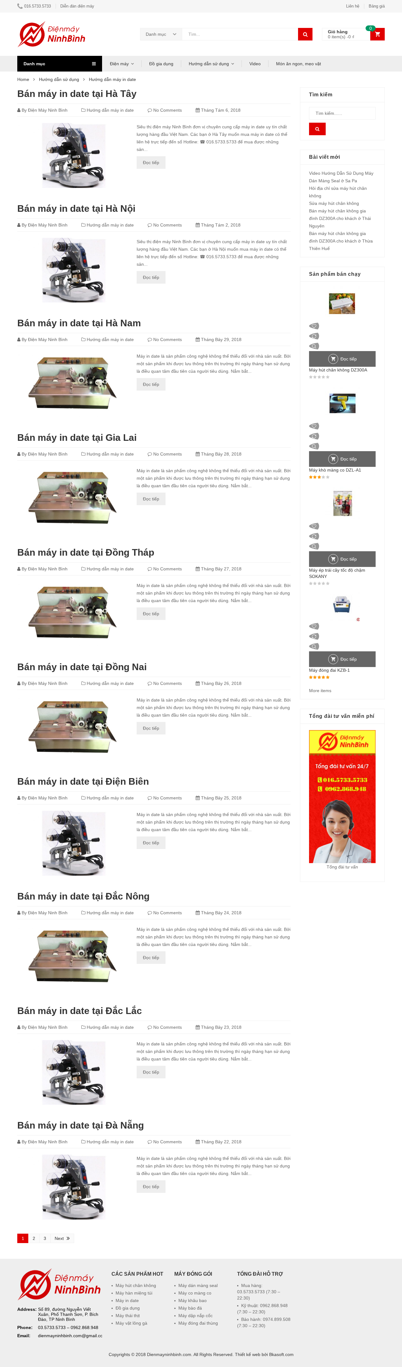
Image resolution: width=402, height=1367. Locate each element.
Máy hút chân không (136, 1285)
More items (320, 690)
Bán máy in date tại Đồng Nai (82, 667)
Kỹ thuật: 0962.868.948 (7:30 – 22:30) (262, 1308)
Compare (342, 336)
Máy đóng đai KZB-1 (329, 670)
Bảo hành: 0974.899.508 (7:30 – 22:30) (264, 1322)
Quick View (342, 346)
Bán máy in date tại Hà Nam (79, 323)
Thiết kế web (247, 1354)
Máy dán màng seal (198, 1285)
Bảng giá (377, 6)
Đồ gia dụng (161, 63)
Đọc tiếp (151, 162)
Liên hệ (352, 6)
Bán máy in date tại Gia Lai (77, 437)
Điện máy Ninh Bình (48, 110)
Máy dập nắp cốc (195, 1315)
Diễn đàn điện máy (77, 6)
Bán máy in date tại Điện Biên (83, 781)
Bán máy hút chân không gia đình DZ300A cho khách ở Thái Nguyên (340, 218)
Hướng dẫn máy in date (110, 110)
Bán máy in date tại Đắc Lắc (79, 1011)
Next (59, 1238)
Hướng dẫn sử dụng (209, 63)
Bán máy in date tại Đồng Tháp (85, 552)
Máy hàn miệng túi (134, 1292)
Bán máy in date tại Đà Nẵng (80, 1125)
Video (255, 63)
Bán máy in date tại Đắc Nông (83, 896)
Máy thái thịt (128, 1315)
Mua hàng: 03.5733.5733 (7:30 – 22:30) (258, 1291)
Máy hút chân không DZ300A (338, 369)
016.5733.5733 (37, 6)
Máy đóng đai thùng (198, 1323)
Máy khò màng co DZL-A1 (335, 470)
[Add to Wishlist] (342, 326)
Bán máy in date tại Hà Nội (76, 208)
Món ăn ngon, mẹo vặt (298, 63)
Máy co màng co (194, 1292)
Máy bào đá (190, 1308)
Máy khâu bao (192, 1300)
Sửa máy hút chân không (334, 203)
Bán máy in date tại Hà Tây (77, 93)
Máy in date (127, 1300)
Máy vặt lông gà (131, 1323)
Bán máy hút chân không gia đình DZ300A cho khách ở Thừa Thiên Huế (341, 241)
